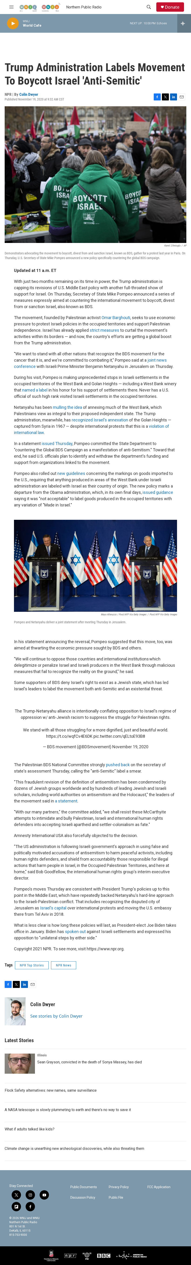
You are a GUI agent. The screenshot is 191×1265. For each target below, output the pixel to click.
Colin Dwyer (28, 94)
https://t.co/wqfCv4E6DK (69, 736)
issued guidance (158, 492)
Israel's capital (53, 907)
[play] (13, 23)
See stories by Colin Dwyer (56, 1016)
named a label (35, 390)
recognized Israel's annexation (100, 419)
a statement (66, 800)
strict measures (104, 330)
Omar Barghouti (116, 317)
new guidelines (71, 473)
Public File (116, 1197)
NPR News (63, 965)
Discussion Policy (82, 1197)
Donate (172, 7)
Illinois (42, 1055)
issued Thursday (57, 443)
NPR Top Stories (32, 965)
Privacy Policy (119, 1187)
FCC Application (159, 1187)
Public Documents (83, 1187)
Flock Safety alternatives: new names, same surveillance (51, 1090)
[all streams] (184, 23)
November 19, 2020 (130, 746)
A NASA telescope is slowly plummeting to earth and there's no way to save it (68, 1110)
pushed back (118, 764)
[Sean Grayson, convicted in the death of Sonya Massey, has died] (20, 1064)
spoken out (75, 931)
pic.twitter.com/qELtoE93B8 (119, 736)
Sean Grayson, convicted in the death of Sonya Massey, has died (89, 1062)
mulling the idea (67, 407)
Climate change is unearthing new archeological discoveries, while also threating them (74, 1148)
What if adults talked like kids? (30, 1129)
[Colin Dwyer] (15, 1011)
